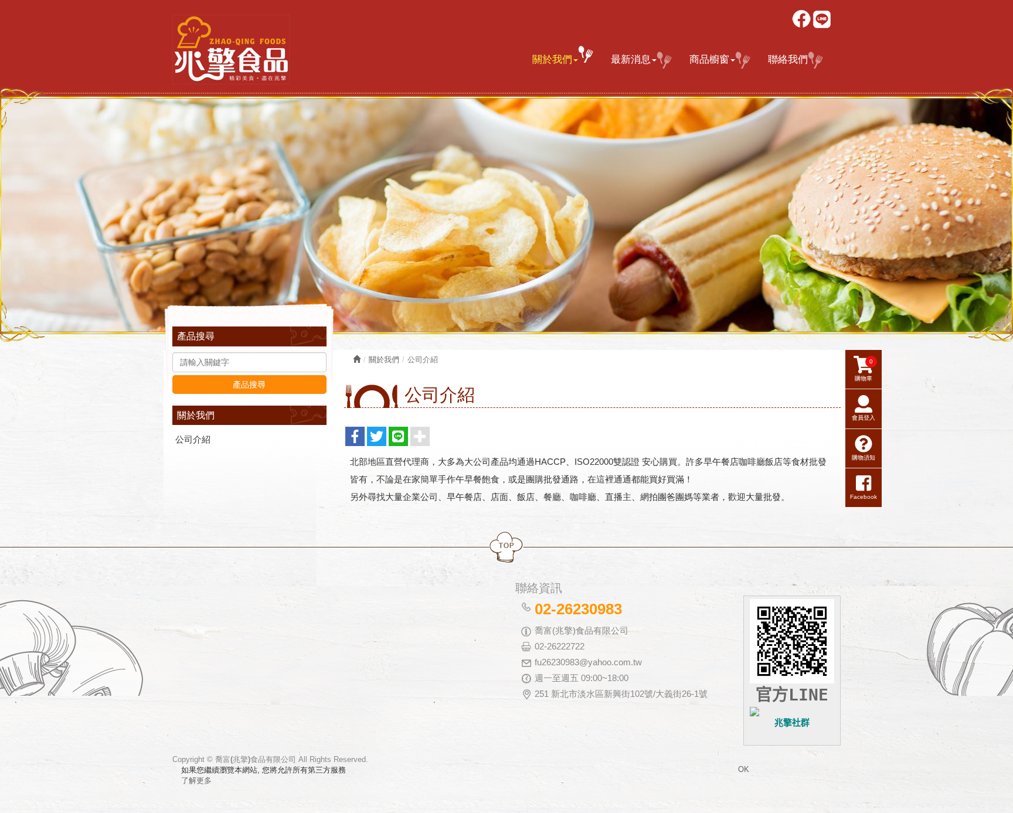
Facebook (802, 20)
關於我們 (384, 359)
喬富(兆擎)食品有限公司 (231, 49)
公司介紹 (192, 439)
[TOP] (506, 547)
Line (823, 20)
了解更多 (196, 780)
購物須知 (863, 457)
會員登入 (863, 417)
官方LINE (792, 695)
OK (743, 769)
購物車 (864, 370)
